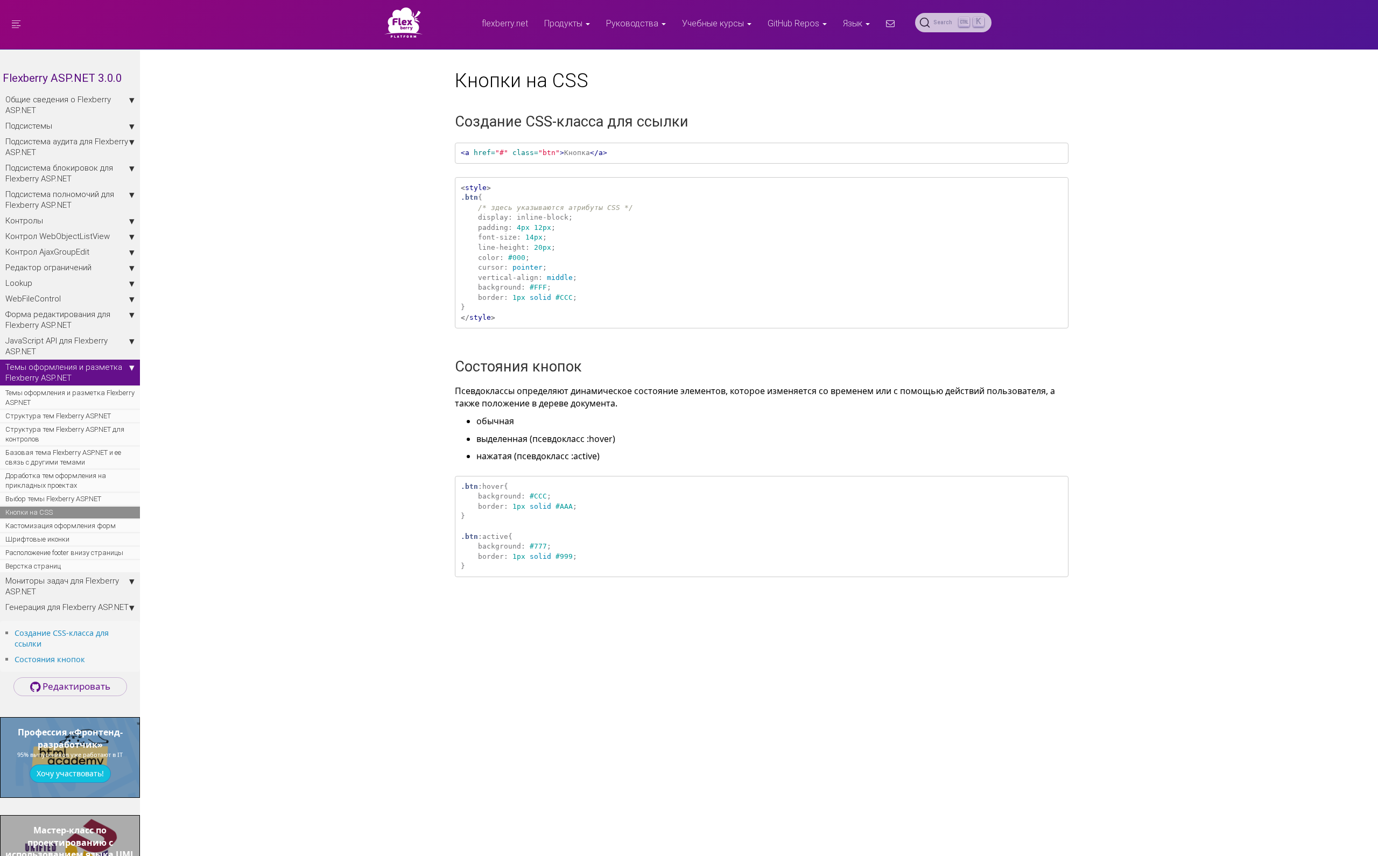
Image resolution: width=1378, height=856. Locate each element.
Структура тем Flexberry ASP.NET (58, 415)
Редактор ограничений (48, 267)
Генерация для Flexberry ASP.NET (67, 607)
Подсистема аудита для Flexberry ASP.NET (66, 146)
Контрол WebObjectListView (57, 236)
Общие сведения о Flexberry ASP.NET (58, 104)
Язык (853, 23)
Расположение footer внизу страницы (64, 552)
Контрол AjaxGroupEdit (47, 252)
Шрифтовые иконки (37, 539)
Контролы (24, 220)
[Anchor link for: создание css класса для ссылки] (45, 643)
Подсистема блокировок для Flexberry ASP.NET (59, 173)
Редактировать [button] (75, 686)
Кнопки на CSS (29, 512)
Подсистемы (28, 126)
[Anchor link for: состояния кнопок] (89, 659)
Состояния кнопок (50, 659)
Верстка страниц (33, 566)
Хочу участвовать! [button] (70, 773)
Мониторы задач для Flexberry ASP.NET (62, 586)
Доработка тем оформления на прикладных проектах (55, 480)
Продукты (564, 23)
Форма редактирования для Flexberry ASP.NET (57, 319)
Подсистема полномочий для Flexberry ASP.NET (59, 199)
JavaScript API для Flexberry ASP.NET (56, 345)
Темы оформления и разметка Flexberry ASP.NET (63, 372)
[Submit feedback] (890, 23)
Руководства (633, 23)
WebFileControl (33, 298)
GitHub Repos (794, 23)
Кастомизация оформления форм (60, 525)
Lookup (18, 283)
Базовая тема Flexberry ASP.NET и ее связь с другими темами (63, 457)
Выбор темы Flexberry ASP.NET (53, 498)
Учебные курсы (714, 23)
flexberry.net (505, 23)
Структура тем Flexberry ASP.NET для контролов (64, 434)
